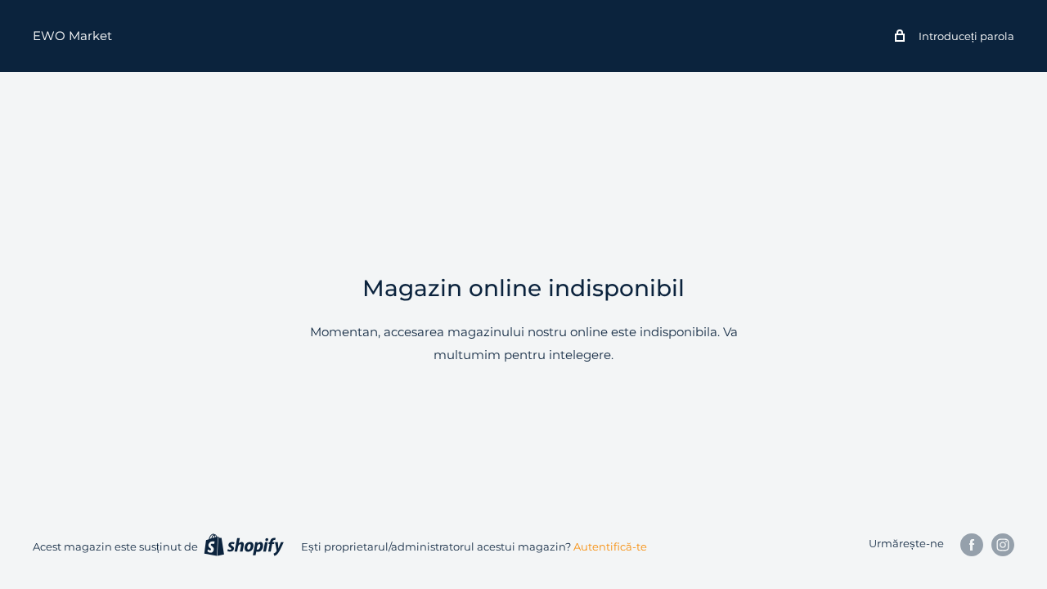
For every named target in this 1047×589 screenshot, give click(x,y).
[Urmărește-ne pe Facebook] (971, 544)
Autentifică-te (610, 546)
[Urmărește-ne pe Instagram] (1002, 544)
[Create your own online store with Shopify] (244, 544)
